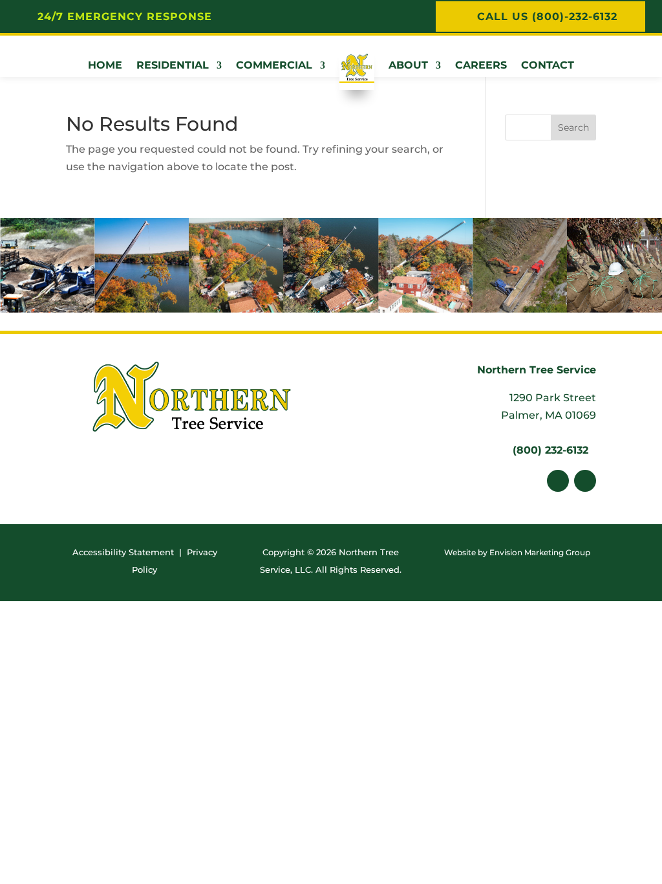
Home (105, 65)
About (408, 65)
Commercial (274, 65)
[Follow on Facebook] (558, 481)
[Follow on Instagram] (585, 481)
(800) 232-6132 (550, 450)
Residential (172, 65)
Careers (481, 65)
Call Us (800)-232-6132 (547, 16)
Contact (547, 65)
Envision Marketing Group (539, 552)
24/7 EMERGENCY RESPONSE (124, 16)
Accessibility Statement (123, 552)
